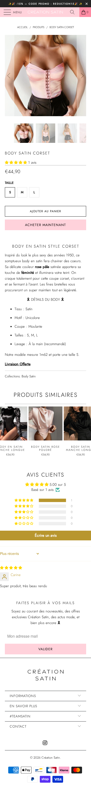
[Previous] (9, 75)
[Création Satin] (45, 12)
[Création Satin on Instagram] (45, 743)
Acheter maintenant (45, 224)
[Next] (81, 75)
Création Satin (50, 757)
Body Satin (29, 376)
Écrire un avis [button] (46, 535)
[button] (16, 162)
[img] (11, 567)
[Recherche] (74, 12)
